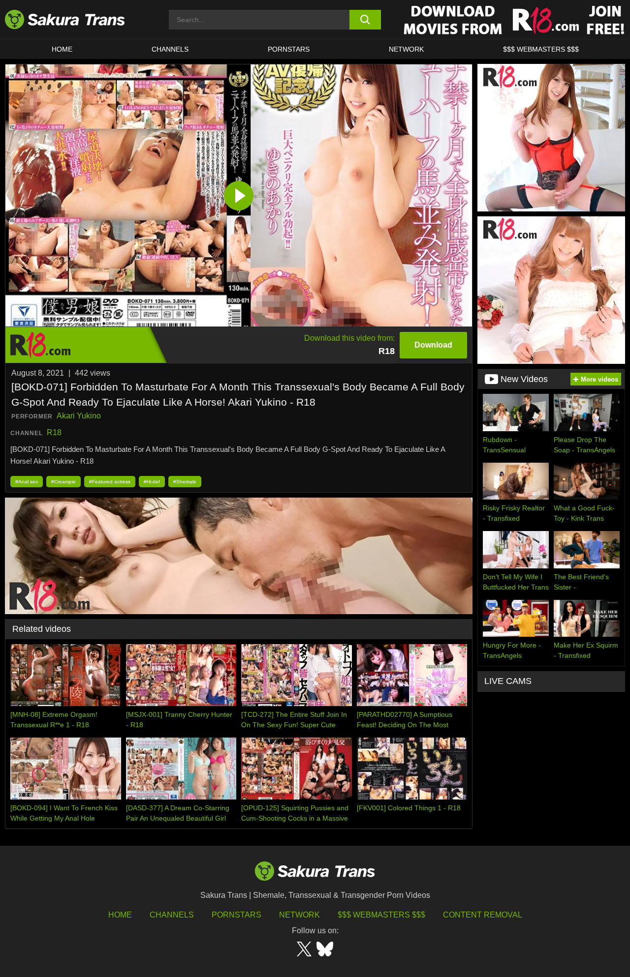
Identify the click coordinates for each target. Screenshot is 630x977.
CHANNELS (170, 49)
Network (406, 49)
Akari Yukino (79, 416)
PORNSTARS (289, 49)
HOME (62, 49)
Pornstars (236, 915)
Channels (172, 915)
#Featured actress (109, 481)
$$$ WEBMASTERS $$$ (541, 49)
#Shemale (184, 481)
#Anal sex (26, 481)
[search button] (365, 20)
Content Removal (482, 915)
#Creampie (63, 481)
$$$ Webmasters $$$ (381, 915)
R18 (54, 432)
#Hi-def (152, 481)
